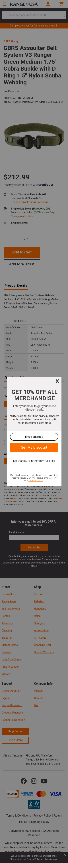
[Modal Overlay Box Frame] (34, 431)
